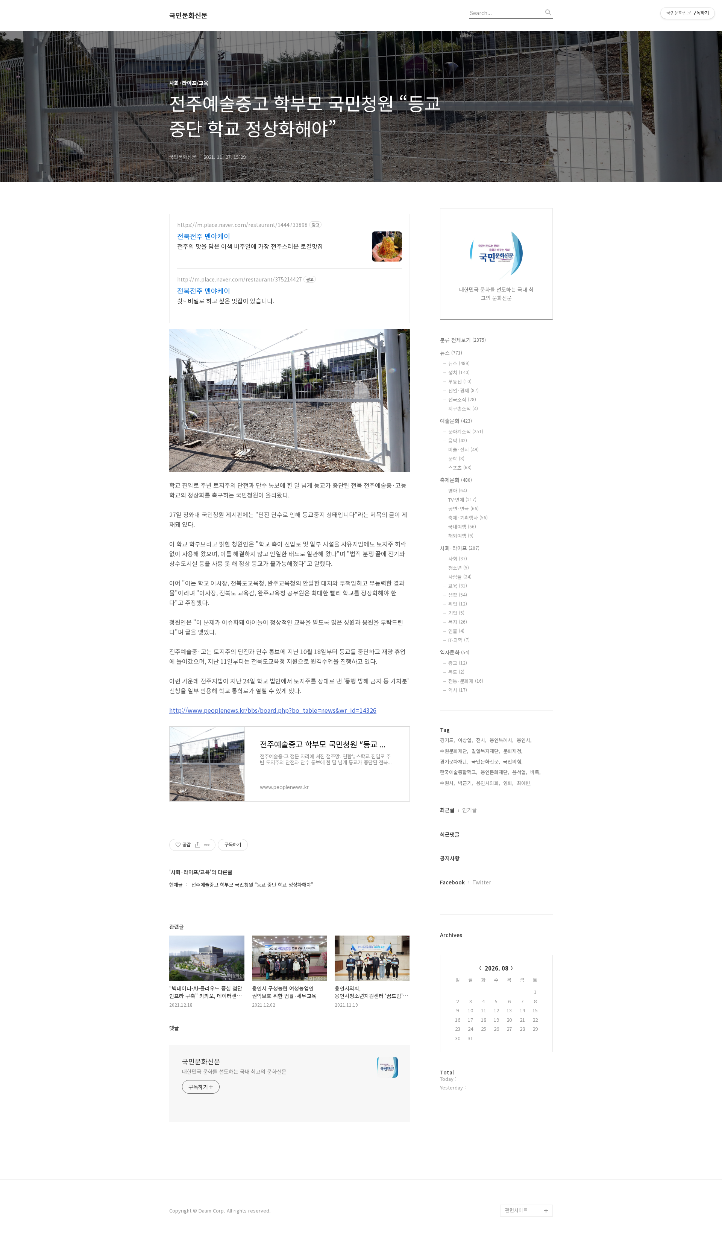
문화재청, (513, 751)
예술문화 (456, 420)
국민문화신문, (486, 761)
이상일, (465, 740)
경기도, (447, 740)
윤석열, (519, 772)
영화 (457, 490)
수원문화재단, (454, 751)
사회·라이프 (459, 548)
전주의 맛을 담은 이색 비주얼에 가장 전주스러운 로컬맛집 (250, 246)
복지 (457, 621)
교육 (457, 585)
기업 (456, 612)
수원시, (447, 783)
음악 (457, 440)
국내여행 (462, 526)
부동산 (460, 381)
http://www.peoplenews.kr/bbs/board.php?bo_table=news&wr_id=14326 (272, 710)
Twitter (481, 882)
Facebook (452, 882)
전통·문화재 (465, 681)
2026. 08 (496, 968)
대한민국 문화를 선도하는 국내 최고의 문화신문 (234, 1071)
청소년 (458, 567)
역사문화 (454, 652)
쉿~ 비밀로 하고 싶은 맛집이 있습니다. (225, 300)
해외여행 (460, 535)
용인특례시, (502, 740)
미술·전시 (463, 449)
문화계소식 (465, 431)
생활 (457, 594)
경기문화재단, (454, 761)
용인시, (524, 740)
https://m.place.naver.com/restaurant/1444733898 (242, 225)
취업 (457, 603)
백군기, (465, 783)
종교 (457, 662)
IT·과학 (459, 640)
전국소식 (462, 399)
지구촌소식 (463, 408)
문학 (456, 458)
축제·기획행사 (468, 517)
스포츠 (460, 467)
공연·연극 (463, 508)
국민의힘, (513, 761)
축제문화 (456, 480)
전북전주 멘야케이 (203, 235)
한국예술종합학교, (459, 772)
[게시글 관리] (207, 845)
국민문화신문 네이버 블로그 (526, 1180)
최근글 (447, 810)
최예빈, (524, 783)
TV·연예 (462, 499)
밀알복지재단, (486, 751)
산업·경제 (463, 390)
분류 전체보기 (463, 340)
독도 (456, 672)
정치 (459, 372)
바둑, (535, 772)
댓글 (174, 1028)
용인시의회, (488, 783)
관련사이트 (516, 1210)
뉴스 (451, 352)
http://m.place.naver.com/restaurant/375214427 (239, 279)
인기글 (469, 810)
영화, (508, 783)
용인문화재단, (495, 772)
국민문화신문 (188, 15)
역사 (457, 690)
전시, (481, 740)
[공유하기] (197, 845)
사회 (457, 558)
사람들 (460, 576)
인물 (456, 630)
